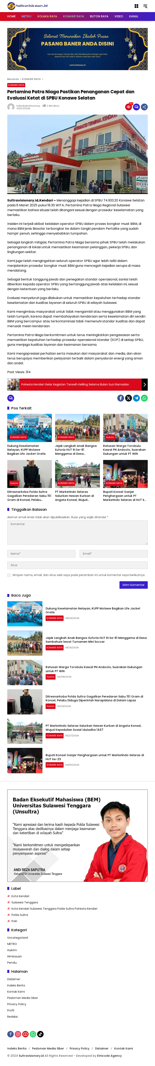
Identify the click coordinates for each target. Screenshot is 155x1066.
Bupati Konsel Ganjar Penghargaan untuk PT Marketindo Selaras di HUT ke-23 (125, 496)
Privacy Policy (16, 1004)
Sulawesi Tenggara (25, 902)
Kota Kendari (20, 896)
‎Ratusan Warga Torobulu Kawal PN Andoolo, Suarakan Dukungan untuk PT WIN (124, 450)
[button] (145, 6)
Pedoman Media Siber (22, 998)
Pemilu (12, 963)
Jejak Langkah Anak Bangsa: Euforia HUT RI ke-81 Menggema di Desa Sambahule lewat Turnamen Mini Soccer (76, 450)
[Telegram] (136, 398)
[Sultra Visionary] (27, 6)
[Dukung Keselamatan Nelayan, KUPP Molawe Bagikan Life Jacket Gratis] (29, 428)
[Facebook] (120, 398)
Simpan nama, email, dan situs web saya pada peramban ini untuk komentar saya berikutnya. (79, 575)
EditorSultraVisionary (28, 106)
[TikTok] (40, 1034)
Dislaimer (13, 979)
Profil (10, 1010)
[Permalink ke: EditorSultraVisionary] (12, 107)
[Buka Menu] (136, 6)
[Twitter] (128, 398)
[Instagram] (18, 1034)
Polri (14, 921)
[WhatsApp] (144, 398)
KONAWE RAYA (16, 85)
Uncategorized (17, 938)
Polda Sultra (20, 915)
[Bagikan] (144, 107)
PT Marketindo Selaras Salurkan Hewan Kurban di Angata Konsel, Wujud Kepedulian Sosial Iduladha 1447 (75, 496)
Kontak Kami (16, 992)
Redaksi (12, 1017)
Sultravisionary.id (31, 1056)
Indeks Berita (16, 985)
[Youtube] (25, 1034)
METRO (12, 944)
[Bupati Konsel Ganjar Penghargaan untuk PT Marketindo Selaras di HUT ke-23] (125, 474)
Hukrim (110, 437)
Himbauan (14, 956)
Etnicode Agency (109, 1056)
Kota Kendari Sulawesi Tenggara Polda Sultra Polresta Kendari (54, 909)
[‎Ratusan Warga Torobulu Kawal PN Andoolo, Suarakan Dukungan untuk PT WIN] (125, 428)
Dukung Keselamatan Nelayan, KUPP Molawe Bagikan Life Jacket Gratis (26, 450)
